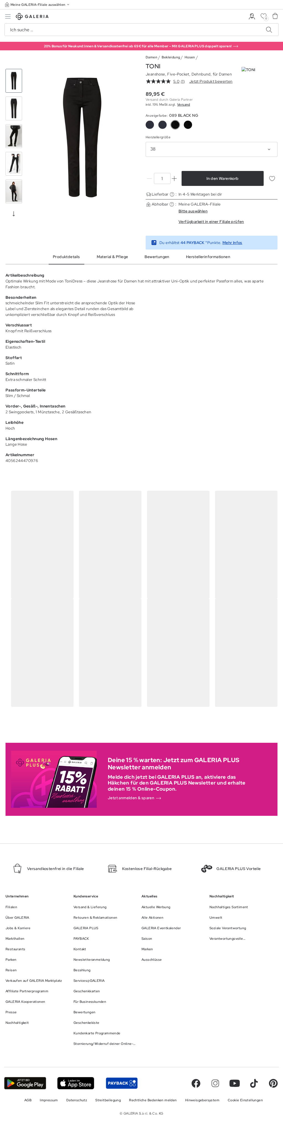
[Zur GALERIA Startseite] (32, 17)
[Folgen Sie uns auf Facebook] (195, 1083)
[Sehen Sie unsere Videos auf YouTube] (234, 1083)
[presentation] (14, 213)
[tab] (82, 137)
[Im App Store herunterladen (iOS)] (76, 1083)
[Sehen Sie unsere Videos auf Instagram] (215, 1083)
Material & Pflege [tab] (112, 256)
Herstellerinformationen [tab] (208, 256)
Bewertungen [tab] (157, 256)
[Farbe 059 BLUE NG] (162, 125)
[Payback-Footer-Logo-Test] (121, 1083)
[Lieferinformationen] (172, 194)
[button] (37, 4)
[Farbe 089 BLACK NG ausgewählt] (175, 125)
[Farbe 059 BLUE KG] (150, 125)
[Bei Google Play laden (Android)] (25, 1083)
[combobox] (211, 149)
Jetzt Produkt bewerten (211, 81)
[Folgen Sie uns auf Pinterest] (273, 1083)
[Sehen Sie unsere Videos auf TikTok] (254, 1083)
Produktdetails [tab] (66, 256)
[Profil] (252, 16)
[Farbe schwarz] (188, 125)
